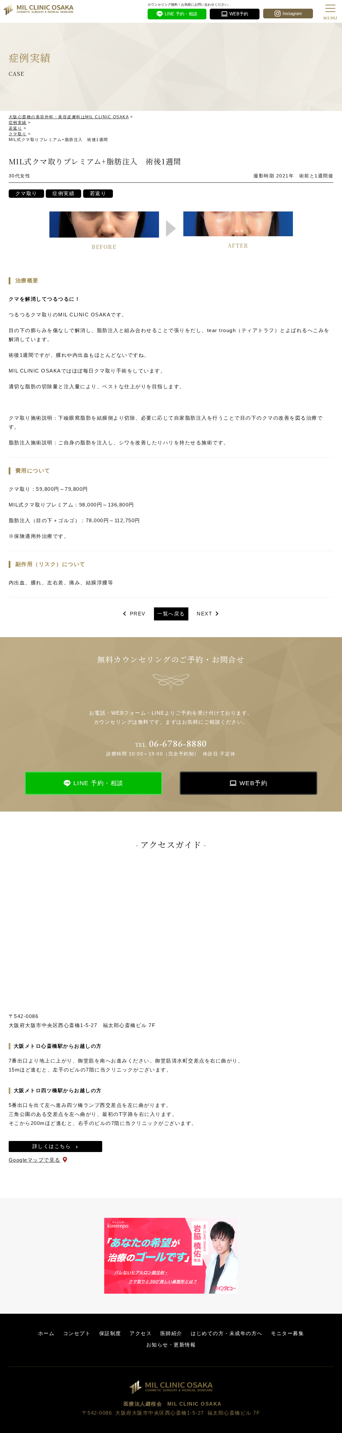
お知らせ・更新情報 (171, 1344)
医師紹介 (171, 1333)
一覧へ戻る (171, 613)
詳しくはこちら (51, 1146)
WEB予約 (253, 783)
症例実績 (63, 193)
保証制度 (110, 1333)
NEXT (204, 613)
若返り (98, 193)
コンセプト (77, 1333)
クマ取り (26, 193)
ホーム (46, 1333)
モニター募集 (287, 1333)
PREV (138, 613)
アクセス (141, 1333)
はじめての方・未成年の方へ (227, 1333)
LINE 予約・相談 (98, 783)
